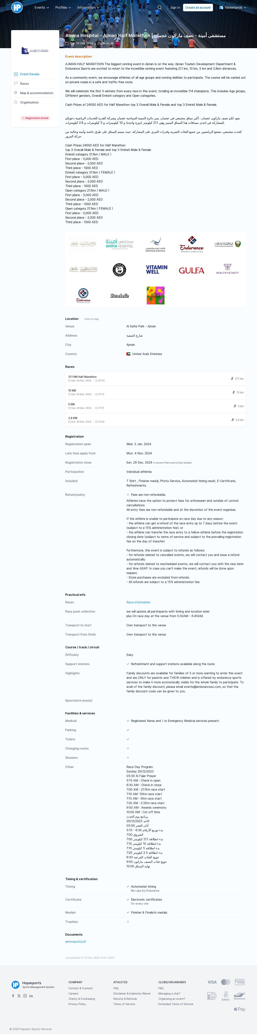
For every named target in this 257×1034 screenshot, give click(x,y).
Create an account (198, 7)
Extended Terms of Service (175, 1004)
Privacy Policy (77, 1004)
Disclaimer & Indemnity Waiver (132, 993)
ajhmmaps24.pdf (75, 941)
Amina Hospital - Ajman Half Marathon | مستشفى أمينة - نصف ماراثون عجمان (145, 35)
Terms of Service (124, 1004)
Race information (138, 602)
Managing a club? (169, 993)
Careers (73, 993)
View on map (91, 319)
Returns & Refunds (125, 998)
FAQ (116, 988)
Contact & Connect (80, 988)
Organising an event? (171, 998)
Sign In (175, 7)
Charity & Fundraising (81, 998)
